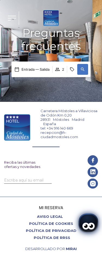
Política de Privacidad (51, 230)
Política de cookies (51, 223)
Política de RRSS (52, 237)
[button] (82, 69)
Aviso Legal (50, 216)
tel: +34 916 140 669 (57, 128)
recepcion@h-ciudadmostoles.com (59, 134)
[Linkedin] (93, 172)
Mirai (71, 249)
